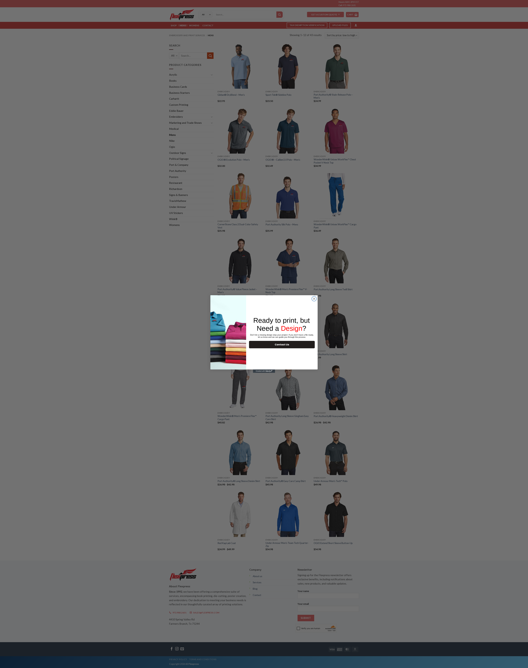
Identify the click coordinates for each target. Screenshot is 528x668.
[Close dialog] (314, 298)
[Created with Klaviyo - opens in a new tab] (264, 371)
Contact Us (282, 344)
